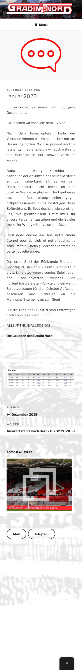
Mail (16, 534)
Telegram (42, 534)
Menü (43, 25)
